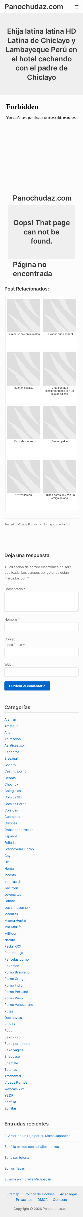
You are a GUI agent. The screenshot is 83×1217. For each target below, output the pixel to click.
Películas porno (16, 959)
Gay (7, 856)
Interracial (12, 882)
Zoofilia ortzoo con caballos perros (31, 1147)
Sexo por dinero (17, 1043)
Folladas (10, 843)
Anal (7, 732)
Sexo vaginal (14, 1050)
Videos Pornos (28, 524)
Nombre (12, 619)
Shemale (11, 1063)
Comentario (14, 589)
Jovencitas (12, 894)
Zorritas (10, 1108)
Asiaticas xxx (14, 745)
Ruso (8, 1030)
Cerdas (10, 778)
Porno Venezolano (18, 1004)
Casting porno (15, 771)
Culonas (10, 823)
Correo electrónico (14, 642)
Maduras (11, 914)
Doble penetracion (18, 830)
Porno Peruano (16, 992)
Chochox (11, 784)
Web (7, 664)
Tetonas (10, 1069)
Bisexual (11, 758)
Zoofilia (10, 1102)
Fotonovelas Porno (19, 849)
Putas (8, 1011)
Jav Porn (11, 888)
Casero (10, 765)
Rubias (9, 1024)
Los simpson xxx (17, 907)
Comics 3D (13, 797)
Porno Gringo (14, 979)
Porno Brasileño (17, 972)
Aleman (10, 719)
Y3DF (8, 1095)
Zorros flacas (14, 1168)
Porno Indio (13, 985)
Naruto (9, 940)
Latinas (9, 901)
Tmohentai (12, 1076)
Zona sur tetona (16, 1157)
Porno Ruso (13, 998)
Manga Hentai (15, 920)
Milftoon (10, 933)
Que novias (13, 1018)
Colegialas (12, 791)
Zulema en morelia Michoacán (27, 1179)
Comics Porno (15, 804)
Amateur (11, 726)
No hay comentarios (56, 524)
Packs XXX (12, 946)
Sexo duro (12, 1037)
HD (6, 862)
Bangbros (11, 752)
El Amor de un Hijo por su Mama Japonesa (37, 1136)
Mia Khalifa (12, 927)
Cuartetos (12, 817)
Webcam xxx (14, 1089)
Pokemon (11, 966)
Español (10, 836)
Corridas (11, 810)
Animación (12, 739)
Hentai (9, 868)
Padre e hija (13, 953)
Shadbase (12, 1056)
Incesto (10, 875)
